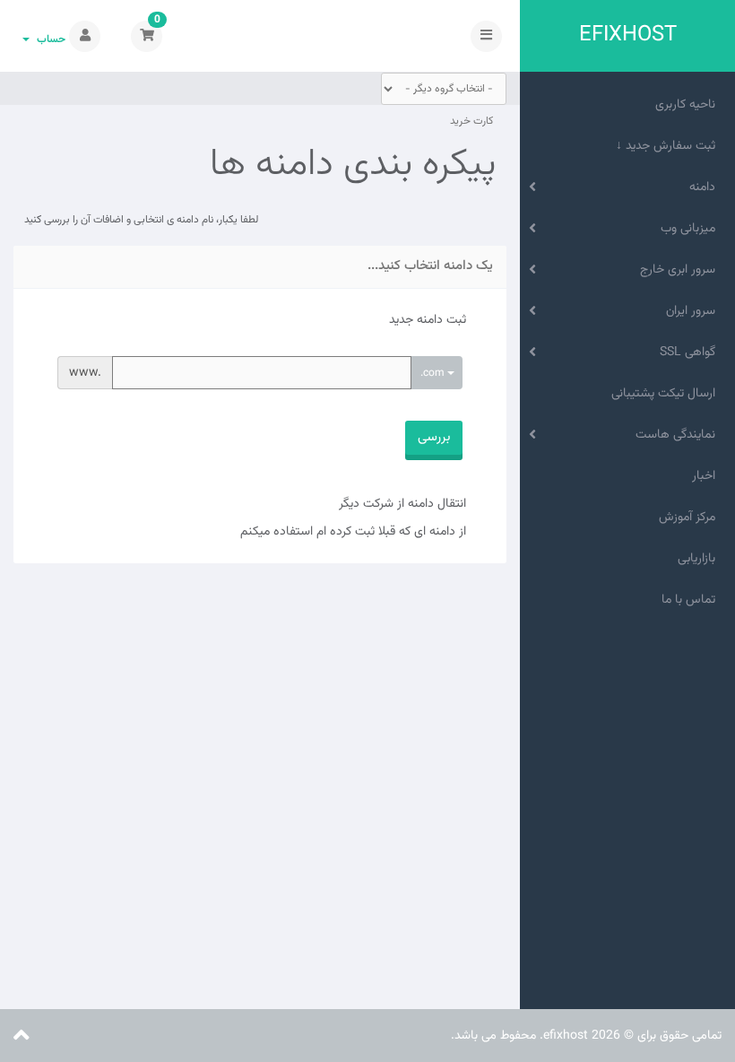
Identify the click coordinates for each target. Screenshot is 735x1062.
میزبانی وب (691, 229)
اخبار (707, 476)
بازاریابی (700, 559)
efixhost (628, 35)
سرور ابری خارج (681, 270)
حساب (48, 39)
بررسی (434, 437)
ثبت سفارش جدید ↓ (669, 146)
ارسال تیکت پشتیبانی (666, 394)
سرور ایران (694, 311)
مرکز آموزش (690, 517)
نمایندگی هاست (679, 435)
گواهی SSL (691, 352)
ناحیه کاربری (688, 105)
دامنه (705, 187)
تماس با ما (692, 600)
